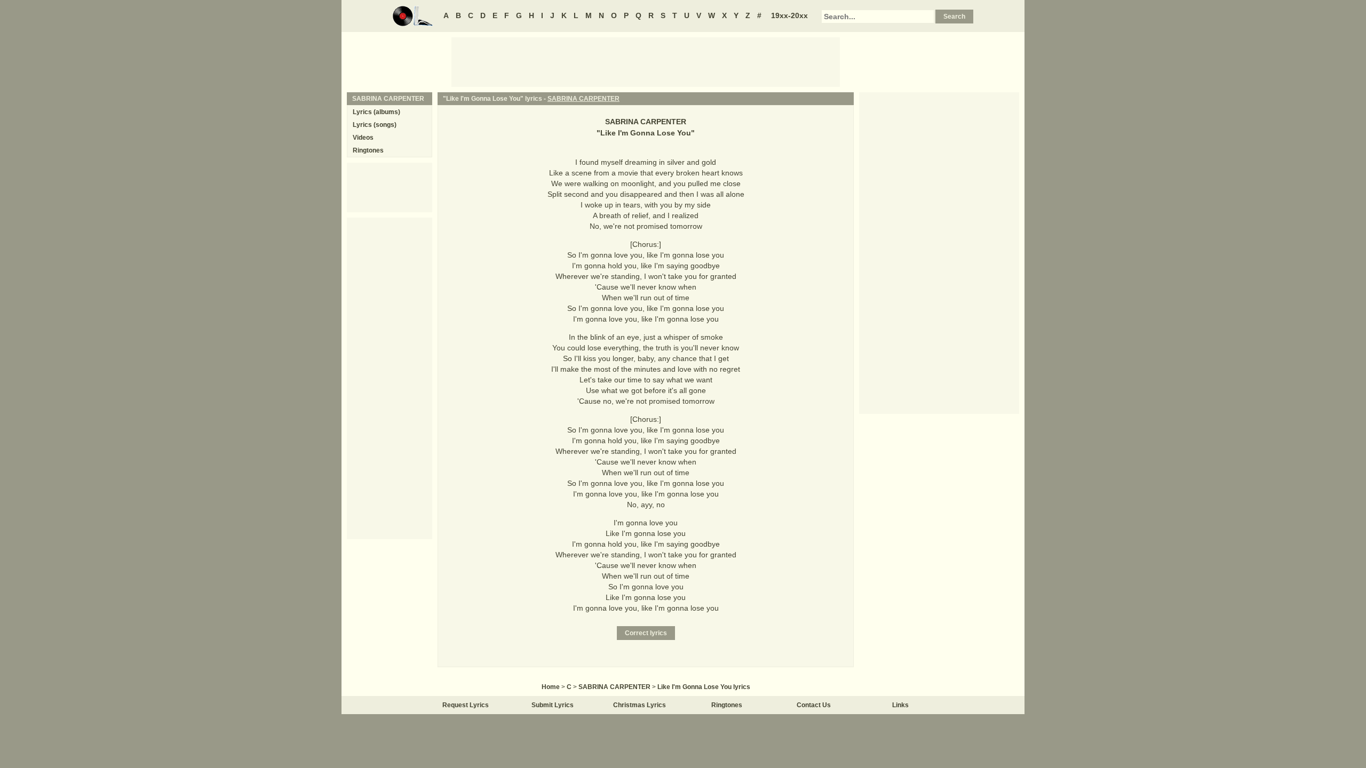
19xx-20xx (789, 15)
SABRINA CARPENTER (583, 98)
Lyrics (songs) (374, 125)
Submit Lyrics (552, 705)
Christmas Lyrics (639, 705)
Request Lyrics (465, 705)
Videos (363, 137)
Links (900, 705)
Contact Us (814, 705)
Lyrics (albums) (376, 112)
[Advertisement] (645, 61)
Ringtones (368, 150)
